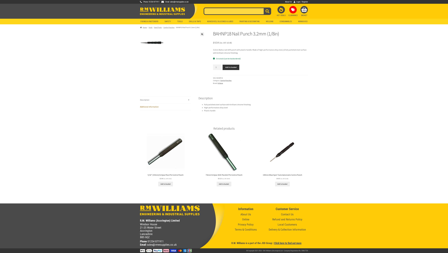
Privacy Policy (246, 224)
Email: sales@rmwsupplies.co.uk (177, 2)
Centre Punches (169, 27)
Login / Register (302, 2)
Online (245, 219)
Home (145, 27)
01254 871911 (156, 241)
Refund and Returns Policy (287, 219)
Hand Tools (158, 27)
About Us (288, 2)
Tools (150, 27)
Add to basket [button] (166, 184)
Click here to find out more (287, 243)
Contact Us (287, 214)
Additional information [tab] (149, 107)
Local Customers (287, 224)
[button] (202, 34)
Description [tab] (144, 100)
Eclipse (220, 83)
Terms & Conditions (246, 229)
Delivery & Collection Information (287, 229)
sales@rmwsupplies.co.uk (162, 244)
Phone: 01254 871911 (151, 2)
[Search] (267, 11)
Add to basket (231, 67)
